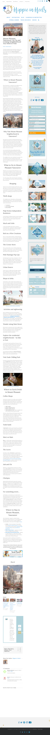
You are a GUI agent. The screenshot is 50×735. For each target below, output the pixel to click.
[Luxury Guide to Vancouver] (19, 600)
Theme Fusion (40, 729)
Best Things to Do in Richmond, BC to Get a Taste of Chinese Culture (12, 606)
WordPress (35, 729)
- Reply (11, 671)
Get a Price (33, 133)
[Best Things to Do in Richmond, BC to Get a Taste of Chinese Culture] (12, 600)
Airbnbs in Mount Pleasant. (13, 525)
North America (8, 46)
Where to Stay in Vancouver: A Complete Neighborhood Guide (6, 605)
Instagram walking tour (14, 316)
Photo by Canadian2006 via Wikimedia (13, 306)
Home (4, 46)
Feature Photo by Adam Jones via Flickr (13, 128)
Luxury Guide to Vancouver (19, 603)
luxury (21, 521)
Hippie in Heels (16, 658)
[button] (38, 20)
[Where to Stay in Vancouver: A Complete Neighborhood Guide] (6, 600)
